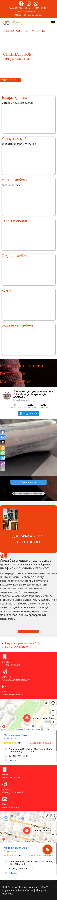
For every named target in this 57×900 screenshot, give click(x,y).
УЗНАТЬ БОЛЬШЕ (28, 631)
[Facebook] (21, 4)
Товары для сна (14, 97)
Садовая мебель (15, 255)
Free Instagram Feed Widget (30, 493)
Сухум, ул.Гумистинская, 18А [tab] (22, 643)
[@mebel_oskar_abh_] (7, 396)
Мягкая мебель (14, 179)
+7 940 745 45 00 (19, 8)
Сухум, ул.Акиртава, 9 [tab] (18, 647)
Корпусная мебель (17, 138)
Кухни (7, 290)
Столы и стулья (14, 221)
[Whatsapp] (36, 4)
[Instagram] (29, 4)
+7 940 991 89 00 (38, 8)
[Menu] (53, 22)
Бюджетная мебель (18, 325)
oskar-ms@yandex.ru (29, 11)
